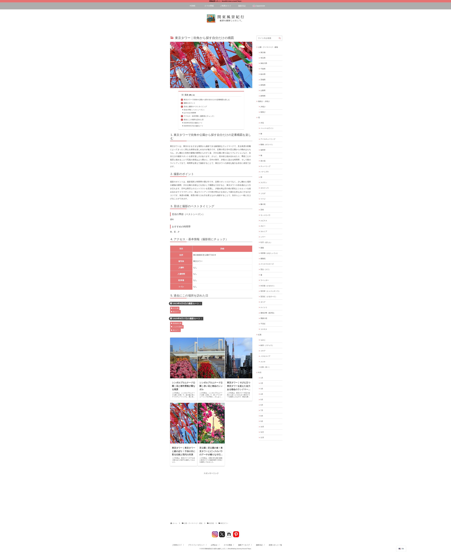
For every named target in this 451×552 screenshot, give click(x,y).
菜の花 (262, 161)
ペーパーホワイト (267, 128)
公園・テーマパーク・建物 (268, 47)
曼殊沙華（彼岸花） (267, 313)
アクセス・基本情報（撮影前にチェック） (199, 116)
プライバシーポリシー (196, 545)
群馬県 (262, 85)
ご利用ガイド (177, 545)
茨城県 (262, 80)
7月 (261, 410)
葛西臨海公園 (177, 323)
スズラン (263, 182)
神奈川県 (263, 63)
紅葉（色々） (265, 367)
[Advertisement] (269, 479)
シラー (262, 237)
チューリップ (265, 166)
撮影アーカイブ (244, 545)
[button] (280, 38)
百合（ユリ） (265, 269)
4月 (261, 394)
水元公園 (176, 308)
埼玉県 (262, 58)
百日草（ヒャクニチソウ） (270, 291)
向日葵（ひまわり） (267, 286)
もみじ (262, 340)
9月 (261, 421)
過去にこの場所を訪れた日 (194, 120)
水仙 (262, 123)
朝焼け (262, 112)
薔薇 (262, 248)
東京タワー (176, 312)
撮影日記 (259, 545)
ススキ (262, 362)
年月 (259, 372)
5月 (261, 399)
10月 (262, 427)
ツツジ (262, 199)
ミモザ (262, 193)
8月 (261, 416)
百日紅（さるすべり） (268, 296)
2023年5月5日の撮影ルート (193, 123)
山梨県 (262, 90)
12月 (262, 437)
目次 (186, 95)
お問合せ (214, 545)
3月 (261, 389)
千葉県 (262, 69)
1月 (261, 378)
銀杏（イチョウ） (267, 345)
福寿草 (262, 150)
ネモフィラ (264, 188)
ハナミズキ (264, 172)
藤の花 (262, 204)
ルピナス (263, 221)
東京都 (262, 52)
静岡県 (262, 96)
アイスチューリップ (267, 139)
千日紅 (262, 324)
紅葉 (259, 335)
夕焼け (262, 107)
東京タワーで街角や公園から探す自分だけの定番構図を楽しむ (207, 100)
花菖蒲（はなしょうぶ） (269, 253)
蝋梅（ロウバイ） (267, 144)
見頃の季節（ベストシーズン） (194, 110)
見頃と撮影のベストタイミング (195, 106)
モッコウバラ (265, 215)
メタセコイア (265, 356)
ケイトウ (263, 307)
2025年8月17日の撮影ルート (193, 126)
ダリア (262, 302)
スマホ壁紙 (228, 545)
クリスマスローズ (267, 264)
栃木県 (262, 74)
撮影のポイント (189, 103)
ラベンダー (264, 280)
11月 (262, 432)
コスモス (263, 329)
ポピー (262, 226)
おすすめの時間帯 (190, 113)
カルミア (263, 231)
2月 (261, 383)
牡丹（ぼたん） (266, 242)
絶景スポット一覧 (275, 545)
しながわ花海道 (178, 327)
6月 (261, 405)
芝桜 (262, 210)
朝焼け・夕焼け (264, 101)
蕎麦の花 (263, 318)
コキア (262, 351)
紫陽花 (262, 258)
